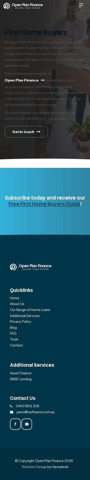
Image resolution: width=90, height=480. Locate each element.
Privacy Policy (20, 322)
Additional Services (25, 316)
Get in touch (23, 131)
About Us (17, 304)
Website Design (34, 467)
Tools (14, 339)
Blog (13, 328)
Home (14, 298)
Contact (16, 345)
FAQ (13, 333)
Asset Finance (21, 373)
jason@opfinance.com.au (35, 412)
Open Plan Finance (22, 80)
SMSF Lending (21, 379)
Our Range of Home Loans (30, 310)
